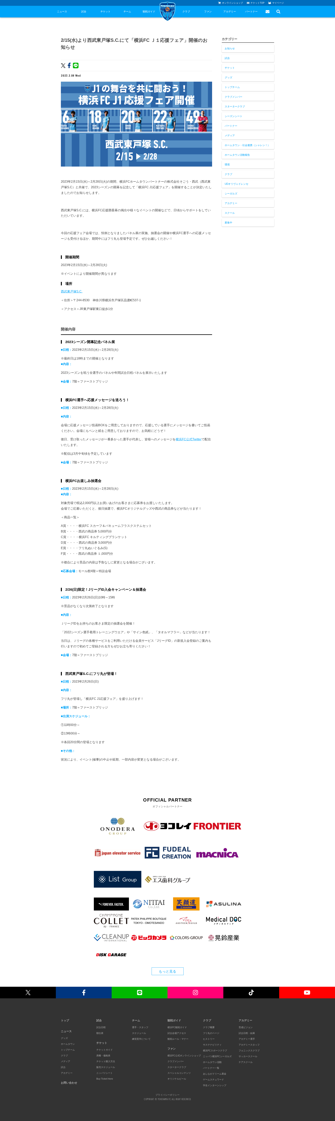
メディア (230, 135)
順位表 (99, 1033)
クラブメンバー (233, 96)
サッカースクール (248, 1056)
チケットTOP (257, 3)
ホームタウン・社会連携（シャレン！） (247, 145)
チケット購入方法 (105, 1061)
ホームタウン (68, 1044)
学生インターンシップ (214, 1085)
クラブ (186, 11)
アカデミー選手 (247, 1039)
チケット (105, 11)
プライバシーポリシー (167, 1094)
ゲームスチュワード (213, 1079)
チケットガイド (104, 1049)
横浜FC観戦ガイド (177, 1027)
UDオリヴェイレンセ (236, 183)
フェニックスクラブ (249, 1050)
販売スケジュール (105, 1067)
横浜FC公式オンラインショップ (184, 1055)
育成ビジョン (246, 1027)
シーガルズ (231, 193)
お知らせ (230, 48)
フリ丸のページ (211, 1033)
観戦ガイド (149, 11)
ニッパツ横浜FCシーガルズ (217, 1056)
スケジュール (139, 1033)
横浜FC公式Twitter (188, 439)
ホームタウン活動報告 (237, 154)
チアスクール (246, 1062)
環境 (227, 164)
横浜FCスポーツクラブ (215, 1050)
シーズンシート (233, 116)
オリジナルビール (177, 1078)
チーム (127, 11)
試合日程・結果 (247, 1033)
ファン (208, 11)
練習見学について (141, 1039)
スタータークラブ (235, 106)
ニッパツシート (104, 1073)
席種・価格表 (103, 1055)
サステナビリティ (212, 1044)
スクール (230, 212)
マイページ (278, 3)
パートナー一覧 (211, 1068)
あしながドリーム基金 (214, 1073)
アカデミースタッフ (249, 1044)
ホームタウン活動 (212, 1062)
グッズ (228, 77)
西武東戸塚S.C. (71, 291)
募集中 (228, 222)
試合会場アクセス (177, 1033)
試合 (83, 11)
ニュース (62, 11)
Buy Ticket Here (104, 1078)
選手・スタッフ (140, 1027)
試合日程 (101, 1027)
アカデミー (229, 11)
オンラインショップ (232, 3)
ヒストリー (209, 1039)
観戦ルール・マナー (178, 1039)
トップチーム (232, 87)
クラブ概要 (209, 1027)
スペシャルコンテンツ (179, 1073)
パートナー (251, 11)
